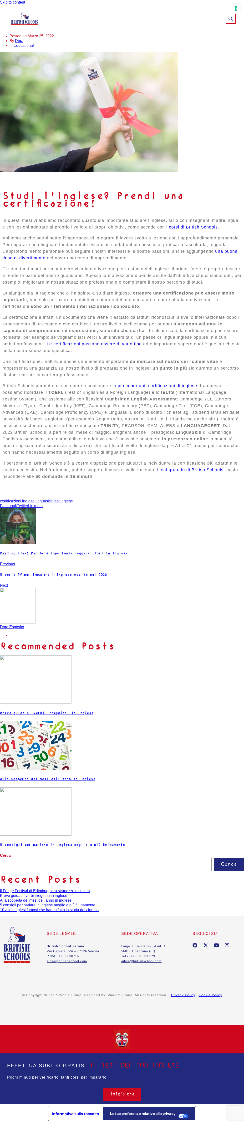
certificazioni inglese (17, 501)
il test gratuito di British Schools (190, 469)
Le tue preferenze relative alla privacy (143, 1113)
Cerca (5, 855)
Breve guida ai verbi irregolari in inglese (33, 896)
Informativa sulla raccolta (75, 1113)
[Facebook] (195, 945)
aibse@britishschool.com (141, 961)
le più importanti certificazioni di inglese (154, 385)
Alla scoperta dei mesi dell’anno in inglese (35, 900)
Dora (19, 41)
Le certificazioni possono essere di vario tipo (94, 344)
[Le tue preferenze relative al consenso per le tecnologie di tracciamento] (235, 8)
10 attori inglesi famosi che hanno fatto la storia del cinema (49, 910)
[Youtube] (216, 945)
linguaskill (44, 501)
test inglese (63, 501)
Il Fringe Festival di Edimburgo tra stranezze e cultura (45, 891)
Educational (24, 45)
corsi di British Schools (193, 227)
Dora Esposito (12, 627)
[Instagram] (227, 945)
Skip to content (12, 2)
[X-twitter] (205, 945)
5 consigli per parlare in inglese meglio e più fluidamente (47, 905)
